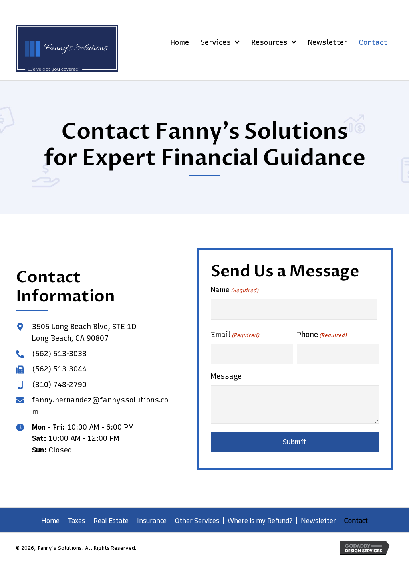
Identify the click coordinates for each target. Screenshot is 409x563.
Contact (356, 520)
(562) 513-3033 (59, 353)
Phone (322, 334)
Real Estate (111, 520)
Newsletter (318, 520)
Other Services (197, 520)
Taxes (76, 520)
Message (226, 376)
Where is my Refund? (260, 520)
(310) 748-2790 (59, 384)
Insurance (152, 520)
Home (50, 520)
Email (235, 334)
